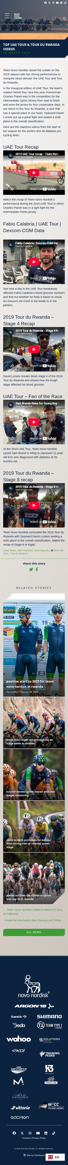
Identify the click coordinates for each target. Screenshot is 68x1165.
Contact (26, 1138)
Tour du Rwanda (19, 554)
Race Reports (42, 551)
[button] (7, 16)
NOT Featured (25, 551)
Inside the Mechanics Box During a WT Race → (35, 920)
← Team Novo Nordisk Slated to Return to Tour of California (32, 911)
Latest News (9, 551)
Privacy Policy (39, 1138)
